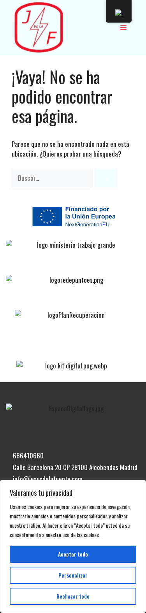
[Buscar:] (53, 178)
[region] (73, 546)
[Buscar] (105, 178)
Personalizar (73, 575)
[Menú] (123, 27)
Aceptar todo (73, 554)
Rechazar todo (73, 596)
